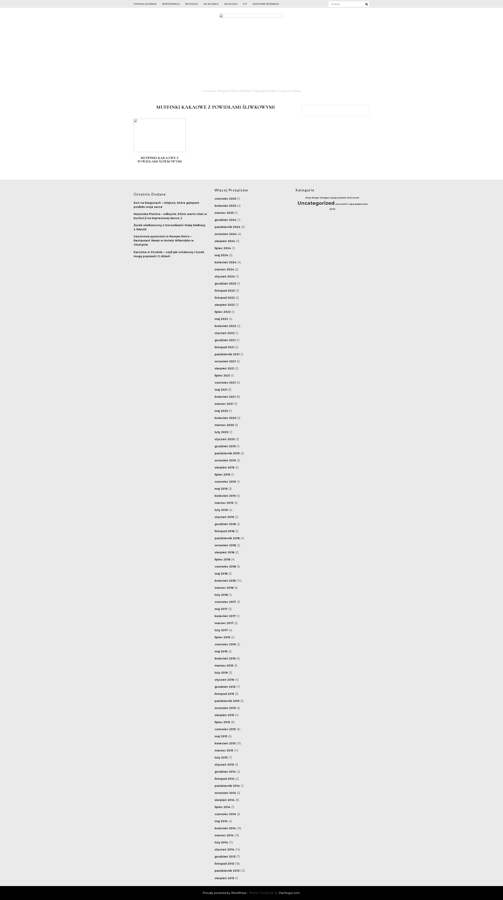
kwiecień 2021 (225, 397)
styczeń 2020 (225, 439)
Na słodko (211, 3)
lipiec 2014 (222, 807)
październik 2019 (227, 453)
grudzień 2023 (225, 283)
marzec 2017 (224, 623)
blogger (325, 198)
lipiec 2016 (222, 637)
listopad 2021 (224, 347)
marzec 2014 (224, 835)
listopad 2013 (224, 863)
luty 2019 (221, 510)
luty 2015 (221, 757)
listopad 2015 (224, 694)
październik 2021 (227, 354)
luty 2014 (221, 842)
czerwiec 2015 (225, 729)
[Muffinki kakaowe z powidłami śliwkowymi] (159, 151)
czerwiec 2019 (225, 481)
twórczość (353, 198)
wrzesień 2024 (226, 234)
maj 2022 (221, 319)
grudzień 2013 (225, 856)
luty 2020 (222, 432)
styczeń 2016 (224, 679)
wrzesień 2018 (225, 545)
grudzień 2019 (225, 446)
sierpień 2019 (224, 467)
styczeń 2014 (224, 849)
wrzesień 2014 (225, 793)
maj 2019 (221, 488)
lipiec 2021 (222, 375)
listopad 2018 (224, 531)
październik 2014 (227, 786)
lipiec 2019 (222, 474)
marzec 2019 (224, 503)
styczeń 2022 (225, 333)
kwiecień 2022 (225, 326)
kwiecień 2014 (225, 828)
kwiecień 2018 (225, 580)
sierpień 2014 (225, 800)
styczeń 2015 (224, 764)
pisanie (342, 198)
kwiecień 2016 (225, 658)
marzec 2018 (224, 588)
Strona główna (145, 3)
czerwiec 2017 (225, 602)
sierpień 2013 (224, 878)
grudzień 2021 (225, 340)
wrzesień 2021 (225, 361)
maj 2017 (221, 609)
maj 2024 (221, 255)
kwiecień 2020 (225, 418)
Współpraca (171, 3)
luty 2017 (221, 630)
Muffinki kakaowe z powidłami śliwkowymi (160, 159)
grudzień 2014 (225, 771)
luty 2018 (221, 595)
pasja (333, 198)
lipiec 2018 (222, 559)
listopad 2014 (225, 779)
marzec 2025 (224, 213)
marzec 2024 (224, 269)
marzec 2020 (224, 425)
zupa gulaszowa (358, 204)
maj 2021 (221, 389)
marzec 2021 (224, 404)
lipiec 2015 (222, 722)
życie (332, 209)
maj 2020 (221, 411)
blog (308, 198)
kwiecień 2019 (225, 496)
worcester (341, 204)
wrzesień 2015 (225, 708)
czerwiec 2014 (225, 814)
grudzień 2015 (225, 687)
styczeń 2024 (225, 276)
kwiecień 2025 (225, 206)
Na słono (231, 3)
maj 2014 (221, 821)
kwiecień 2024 (226, 262)
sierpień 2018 (224, 552)
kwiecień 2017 (225, 616)
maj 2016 (221, 651)
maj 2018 (221, 573)
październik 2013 (227, 870)
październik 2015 (227, 701)
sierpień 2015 (224, 715)
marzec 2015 (224, 750)
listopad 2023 (225, 290)
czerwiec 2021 (225, 382)
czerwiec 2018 (225, 566)
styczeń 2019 (224, 517)
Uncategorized (316, 203)
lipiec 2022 (223, 312)
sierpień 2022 (225, 305)
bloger (315, 198)
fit (245, 3)
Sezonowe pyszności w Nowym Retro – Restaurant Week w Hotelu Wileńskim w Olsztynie (164, 240)
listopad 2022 (225, 297)
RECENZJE (191, 3)
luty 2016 (221, 672)
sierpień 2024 (225, 241)
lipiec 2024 (223, 248)
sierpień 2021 (224, 368)
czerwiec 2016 (225, 644)
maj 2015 (221, 736)
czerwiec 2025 (225, 198)
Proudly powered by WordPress (225, 893)
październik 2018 (227, 538)
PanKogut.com (289, 893)
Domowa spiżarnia (266, 3)
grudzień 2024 (226, 220)
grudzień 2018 (225, 524)
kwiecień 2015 (225, 743)
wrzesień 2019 (225, 460)
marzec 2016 (224, 665)
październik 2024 (227, 227)
